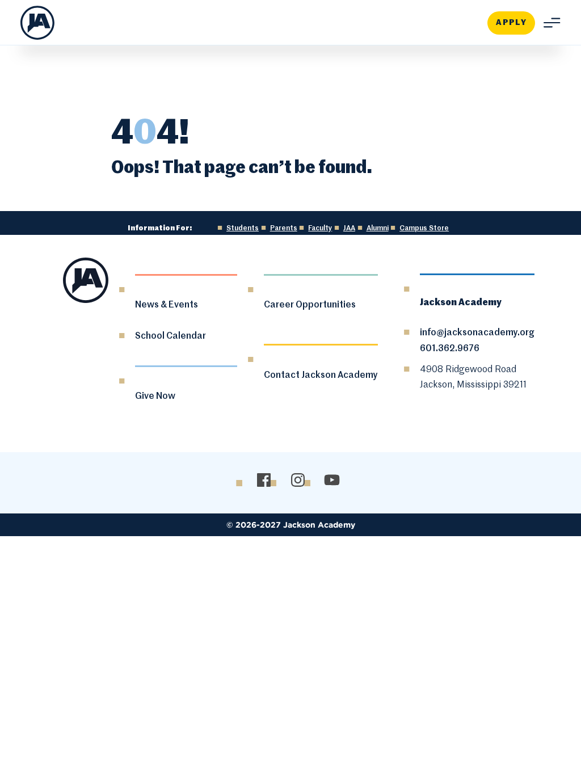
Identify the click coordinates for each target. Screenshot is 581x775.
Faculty (320, 228)
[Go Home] (37, 23)
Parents (283, 228)
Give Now (155, 396)
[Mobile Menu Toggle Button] (548, 22)
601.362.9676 (449, 348)
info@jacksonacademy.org (477, 333)
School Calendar (170, 336)
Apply (511, 23)
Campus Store (424, 228)
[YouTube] (332, 480)
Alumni (378, 228)
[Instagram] (298, 480)
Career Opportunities (310, 305)
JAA (349, 228)
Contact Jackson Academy (321, 375)
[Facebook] (264, 480)
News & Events (166, 305)
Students (242, 228)
